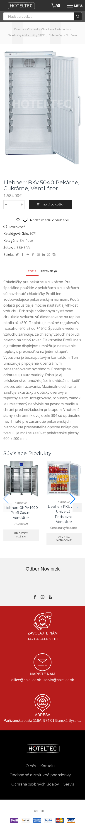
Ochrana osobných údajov (35, 784)
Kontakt (47, 766)
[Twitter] (17, 255)
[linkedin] (43, 255)
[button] (77, 507)
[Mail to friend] (38, 255)
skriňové (71, 35)
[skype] (53, 255)
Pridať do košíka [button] (21, 535)
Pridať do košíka (52, 204)
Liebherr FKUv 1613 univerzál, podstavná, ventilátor (64, 514)
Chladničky (56, 35)
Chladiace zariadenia (55, 29)
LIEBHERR (22, 247)
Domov (19, 29)
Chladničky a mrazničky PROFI (26, 35)
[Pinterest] (33, 255)
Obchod (32, 29)
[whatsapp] (48, 255)
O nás (31, 766)
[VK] (27, 255)
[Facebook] (22, 255)
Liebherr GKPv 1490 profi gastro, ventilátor (21, 513)
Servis (68, 784)
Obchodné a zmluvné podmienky (40, 775)
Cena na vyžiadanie (64, 539)
